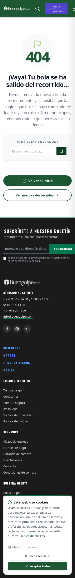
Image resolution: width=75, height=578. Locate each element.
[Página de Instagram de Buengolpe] (17, 329)
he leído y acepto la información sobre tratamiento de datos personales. (39, 259)
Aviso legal (10, 409)
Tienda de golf (13, 390)
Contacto (9, 466)
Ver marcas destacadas (35, 195)
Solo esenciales (40, 556)
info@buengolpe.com (18, 316)
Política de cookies (16, 421)
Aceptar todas (40, 566)
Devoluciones (12, 460)
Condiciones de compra (19, 472)
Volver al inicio (40, 180)
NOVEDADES (12, 348)
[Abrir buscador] (37, 9)
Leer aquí (34, 261)
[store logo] (16, 9)
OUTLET (9, 370)
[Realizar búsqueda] (61, 151)
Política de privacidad (18, 415)
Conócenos (11, 396)
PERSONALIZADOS (16, 363)
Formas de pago (14, 448)
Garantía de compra (17, 454)
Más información (24, 547)
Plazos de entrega (15, 441)
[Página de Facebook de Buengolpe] (7, 329)
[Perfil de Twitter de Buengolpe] (27, 329)
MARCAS (9, 355)
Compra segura (14, 403)
